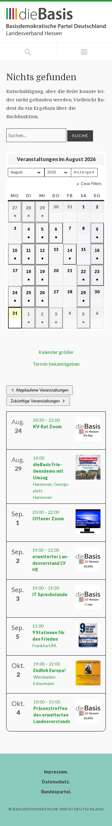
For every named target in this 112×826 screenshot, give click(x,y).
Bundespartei (55, 791)
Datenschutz (55, 781)
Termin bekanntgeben (56, 364)
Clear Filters (91, 184)
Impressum (55, 771)
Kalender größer (56, 352)
